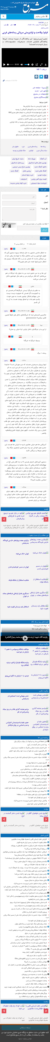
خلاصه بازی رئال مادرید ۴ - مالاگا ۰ (36, 949)
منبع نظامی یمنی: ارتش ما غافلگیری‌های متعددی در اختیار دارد (27, 965)
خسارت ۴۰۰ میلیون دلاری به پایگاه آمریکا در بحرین (31, 939)
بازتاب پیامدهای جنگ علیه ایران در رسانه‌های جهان (31, 924)
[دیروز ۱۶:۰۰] (39, 713)
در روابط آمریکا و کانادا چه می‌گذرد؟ (35, 849)
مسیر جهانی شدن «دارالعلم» (37, 899)
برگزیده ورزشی (43, 644)
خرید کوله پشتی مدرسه (18, 183)
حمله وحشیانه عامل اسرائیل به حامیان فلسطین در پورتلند (29, 845)
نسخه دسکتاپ (25, 1027)
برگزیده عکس (43, 691)
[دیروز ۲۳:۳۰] (39, 700)
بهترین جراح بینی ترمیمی (21, 167)
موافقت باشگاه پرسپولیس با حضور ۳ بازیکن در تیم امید (17, 650)
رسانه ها (43, 146)
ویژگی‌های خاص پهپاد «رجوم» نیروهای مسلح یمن (31, 993)
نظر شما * (44, 208)
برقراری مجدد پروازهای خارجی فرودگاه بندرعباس (16, 542)
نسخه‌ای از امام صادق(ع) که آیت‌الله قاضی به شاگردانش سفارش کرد (25, 887)
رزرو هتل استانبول (17, 162)
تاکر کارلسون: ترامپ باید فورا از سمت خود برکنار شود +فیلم (28, 751)
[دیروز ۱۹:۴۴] (39, 666)
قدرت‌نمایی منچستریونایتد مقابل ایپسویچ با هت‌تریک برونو (28, 902)
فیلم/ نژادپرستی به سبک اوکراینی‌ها (34, 106)
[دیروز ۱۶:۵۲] (39, 680)
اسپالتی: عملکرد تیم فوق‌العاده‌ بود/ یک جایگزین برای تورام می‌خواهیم (25, 852)
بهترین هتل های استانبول (37, 162)
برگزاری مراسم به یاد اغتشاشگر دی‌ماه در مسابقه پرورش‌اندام (27, 782)
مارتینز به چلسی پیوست (39, 785)
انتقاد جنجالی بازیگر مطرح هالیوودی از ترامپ (33, 927)
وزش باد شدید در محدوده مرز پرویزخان (34, 974)
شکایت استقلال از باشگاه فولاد (19, 580)
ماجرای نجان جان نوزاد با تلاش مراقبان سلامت (32, 877)
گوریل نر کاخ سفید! (40, 754)
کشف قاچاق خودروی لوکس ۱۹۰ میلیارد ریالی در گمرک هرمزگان (37, 526)
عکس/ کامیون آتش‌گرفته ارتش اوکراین (33, 115)
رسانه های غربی (32, 146)
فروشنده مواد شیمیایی (38, 183)
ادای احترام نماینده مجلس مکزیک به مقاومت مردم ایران (29, 748)
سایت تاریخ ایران (18, 158)
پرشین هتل (27, 171)
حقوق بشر (15, 146)
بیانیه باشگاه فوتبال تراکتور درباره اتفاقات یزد (18, 664)
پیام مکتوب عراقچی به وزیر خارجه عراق (34, 977)
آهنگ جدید (14, 171)
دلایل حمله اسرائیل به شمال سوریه (36, 880)
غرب (23, 146)
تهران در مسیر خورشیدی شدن (18, 567)
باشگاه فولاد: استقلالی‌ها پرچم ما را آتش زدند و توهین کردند (28, 930)
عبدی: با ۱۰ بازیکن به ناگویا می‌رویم (17, 675)
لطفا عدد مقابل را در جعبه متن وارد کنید (35, 224)
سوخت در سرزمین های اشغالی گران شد (34, 968)
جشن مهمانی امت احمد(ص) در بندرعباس (18, 697)
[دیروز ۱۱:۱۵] (39, 597)
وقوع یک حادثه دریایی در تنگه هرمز (35, 971)
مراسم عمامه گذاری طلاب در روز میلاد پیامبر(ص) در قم (16, 710)
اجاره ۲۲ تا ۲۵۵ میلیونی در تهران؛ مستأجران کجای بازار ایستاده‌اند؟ (26, 858)
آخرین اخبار (44, 835)
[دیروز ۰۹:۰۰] (25, 638)
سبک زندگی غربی (41, 150)
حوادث (46, 809)
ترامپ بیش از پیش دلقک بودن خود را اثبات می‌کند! (30, 874)
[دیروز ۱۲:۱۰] (39, 584)
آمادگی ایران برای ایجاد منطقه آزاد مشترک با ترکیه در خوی (29, 772)
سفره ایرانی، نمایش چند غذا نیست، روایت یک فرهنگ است (28, 868)
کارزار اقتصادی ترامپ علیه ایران (37, 804)
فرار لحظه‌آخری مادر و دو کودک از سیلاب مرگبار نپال (30, 741)
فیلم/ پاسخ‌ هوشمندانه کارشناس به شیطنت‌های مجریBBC (27, 112)
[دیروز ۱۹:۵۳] (39, 544)
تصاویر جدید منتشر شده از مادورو (36, 766)
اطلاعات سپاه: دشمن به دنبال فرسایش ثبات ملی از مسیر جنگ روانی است (26, 758)
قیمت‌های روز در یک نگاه (39, 622)
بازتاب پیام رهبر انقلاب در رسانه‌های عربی (33, 769)
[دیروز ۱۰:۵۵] (39, 611)
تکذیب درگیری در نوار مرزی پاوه (37, 955)
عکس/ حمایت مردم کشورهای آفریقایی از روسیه (31, 109)
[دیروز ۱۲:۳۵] (39, 571)
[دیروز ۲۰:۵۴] (37, 817)
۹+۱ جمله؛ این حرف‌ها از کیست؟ (36, 791)
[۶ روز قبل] (13, 517)
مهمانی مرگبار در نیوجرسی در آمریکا (35, 962)
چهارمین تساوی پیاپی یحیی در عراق (36, 933)
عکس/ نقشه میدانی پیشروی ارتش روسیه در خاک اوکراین (28, 122)
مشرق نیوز (30, 6)
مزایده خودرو (42, 175)
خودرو (46, 509)
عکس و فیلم (40, 16)
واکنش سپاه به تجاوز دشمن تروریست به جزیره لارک (30, 800)
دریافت (42, 69)
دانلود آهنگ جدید (40, 167)
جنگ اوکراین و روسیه (19, 150)
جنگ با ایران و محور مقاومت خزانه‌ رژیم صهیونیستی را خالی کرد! (27, 896)
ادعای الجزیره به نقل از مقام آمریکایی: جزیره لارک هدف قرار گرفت (26, 788)
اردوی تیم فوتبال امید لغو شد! (37, 797)
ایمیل (46, 202)
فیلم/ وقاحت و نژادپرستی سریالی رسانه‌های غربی (25, 33)
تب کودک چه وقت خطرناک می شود (35, 864)
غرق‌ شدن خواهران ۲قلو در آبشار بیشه (34, 778)
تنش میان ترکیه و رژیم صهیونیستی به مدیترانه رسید (30, 905)
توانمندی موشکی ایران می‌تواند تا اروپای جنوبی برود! (30, 861)
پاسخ (6, 248)
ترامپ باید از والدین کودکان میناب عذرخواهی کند (31, 936)
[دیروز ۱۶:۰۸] (13, 817)
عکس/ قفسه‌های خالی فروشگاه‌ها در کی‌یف (32, 131)
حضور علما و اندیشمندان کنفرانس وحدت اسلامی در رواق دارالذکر (17, 724)
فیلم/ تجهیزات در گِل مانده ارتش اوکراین (33, 125)
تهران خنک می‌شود (22, 553)
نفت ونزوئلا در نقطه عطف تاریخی (36, 984)
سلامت (46, 1001)
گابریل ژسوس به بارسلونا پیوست (36, 763)
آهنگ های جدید (40, 171)
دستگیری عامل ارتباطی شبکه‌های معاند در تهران (16, 595)
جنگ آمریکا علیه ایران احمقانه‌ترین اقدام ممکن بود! (30, 855)
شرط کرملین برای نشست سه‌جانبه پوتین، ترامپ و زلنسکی (28, 943)
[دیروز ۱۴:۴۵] (39, 558)
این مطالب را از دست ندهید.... (37, 535)
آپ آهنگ (43, 158)
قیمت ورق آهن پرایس (38, 179)
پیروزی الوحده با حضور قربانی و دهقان (34, 912)
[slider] (10, 64)
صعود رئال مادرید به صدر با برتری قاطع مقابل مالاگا (31, 958)
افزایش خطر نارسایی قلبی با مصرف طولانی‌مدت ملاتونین (29, 839)
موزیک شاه (32, 158)
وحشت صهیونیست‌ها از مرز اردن (36, 980)
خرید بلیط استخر (27, 175)
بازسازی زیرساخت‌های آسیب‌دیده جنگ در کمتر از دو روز (29, 909)
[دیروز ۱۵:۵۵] (39, 726)
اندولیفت (24, 179)
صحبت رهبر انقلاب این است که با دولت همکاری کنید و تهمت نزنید (25, 987)
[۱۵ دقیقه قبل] (37, 1010)
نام (47, 196)
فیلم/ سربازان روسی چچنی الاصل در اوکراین (32, 119)
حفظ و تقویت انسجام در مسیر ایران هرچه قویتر (32, 842)
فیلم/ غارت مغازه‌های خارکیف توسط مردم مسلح (31, 135)
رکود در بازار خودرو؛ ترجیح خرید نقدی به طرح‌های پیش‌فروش (13, 526)
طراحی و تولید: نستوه (25, 1039)
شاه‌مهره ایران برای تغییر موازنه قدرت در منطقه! (32, 794)
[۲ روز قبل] (37, 517)
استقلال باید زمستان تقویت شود (18, 606)
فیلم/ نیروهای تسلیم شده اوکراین (35, 128)
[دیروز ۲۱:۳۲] (39, 653)
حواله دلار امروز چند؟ (40, 626)
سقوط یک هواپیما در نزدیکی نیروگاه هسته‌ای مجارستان (29, 775)
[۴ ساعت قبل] (13, 1010)
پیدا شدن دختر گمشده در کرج (37, 744)
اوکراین (31, 150)
